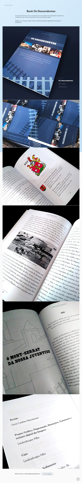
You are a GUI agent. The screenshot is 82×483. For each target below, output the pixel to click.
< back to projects (8, 5)
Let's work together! (47, 474)
